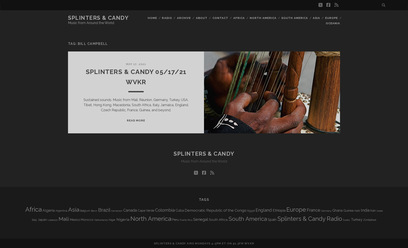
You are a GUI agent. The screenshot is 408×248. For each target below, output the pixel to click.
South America (294, 18)
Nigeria (122, 219)
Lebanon (53, 219)
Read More (136, 120)
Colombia (165, 210)
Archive (184, 18)
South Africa (218, 220)
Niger (112, 219)
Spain (272, 219)
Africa (239, 18)
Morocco (87, 219)
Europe (331, 18)
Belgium (85, 210)
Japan (42, 220)
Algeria (48, 210)
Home (152, 18)
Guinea (348, 210)
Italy (34, 219)
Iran (373, 210)
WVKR (249, 243)
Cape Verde (146, 210)
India (365, 210)
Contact (220, 18)
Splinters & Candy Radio (309, 218)
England (264, 210)
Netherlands (101, 220)
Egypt (251, 210)
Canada (130, 210)
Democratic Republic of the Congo (215, 210)
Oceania (333, 23)
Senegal (200, 219)
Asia (316, 18)
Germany (326, 210)
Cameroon (116, 211)
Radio (167, 18)
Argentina (61, 210)
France (313, 210)
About (201, 18)
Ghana (337, 210)
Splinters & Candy (98, 18)
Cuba (180, 210)
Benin (94, 211)
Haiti (357, 210)
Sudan (346, 220)
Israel (380, 210)
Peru (175, 220)
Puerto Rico (186, 219)
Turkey (356, 219)
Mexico (75, 219)
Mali (64, 219)
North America (263, 18)
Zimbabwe (369, 219)
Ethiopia (279, 210)
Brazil (104, 210)
